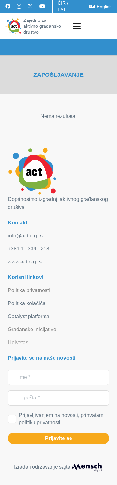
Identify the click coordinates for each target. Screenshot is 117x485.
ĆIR (62, 3)
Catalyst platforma (28, 316)
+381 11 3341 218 (28, 248)
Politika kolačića (27, 303)
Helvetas (18, 342)
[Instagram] (19, 6)
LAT (62, 9)
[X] (30, 6)
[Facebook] (7, 6)
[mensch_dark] (87, 467)
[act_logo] (13, 26)
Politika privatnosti (29, 290)
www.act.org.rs (25, 261)
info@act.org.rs (25, 235)
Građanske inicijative (32, 329)
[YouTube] (42, 6)
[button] (77, 26)
